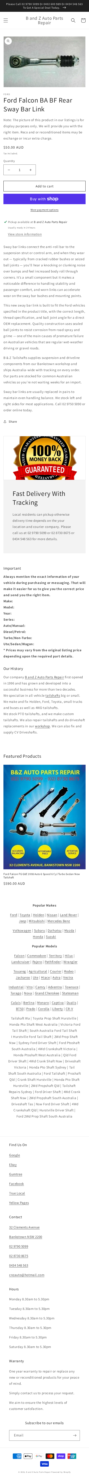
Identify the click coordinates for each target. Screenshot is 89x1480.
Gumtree (15, 1174)
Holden (38, 915)
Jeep (22, 921)
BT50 (20, 1009)
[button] (6, 20)
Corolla (44, 1009)
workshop (42, 726)
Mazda (69, 930)
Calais (16, 1002)
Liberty (57, 1009)
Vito (29, 987)
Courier (55, 971)
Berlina (28, 1002)
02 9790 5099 (18, 1246)
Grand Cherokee (47, 993)
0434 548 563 (18, 1265)
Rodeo (69, 971)
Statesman (70, 993)
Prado (30, 1009)
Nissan (52, 915)
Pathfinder (53, 962)
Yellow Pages (19, 1203)
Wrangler (70, 962)
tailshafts (52, 695)
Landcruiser (20, 962)
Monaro (43, 1002)
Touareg (19, 971)
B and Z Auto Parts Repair (44, 677)
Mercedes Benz (58, 921)
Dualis (71, 1002)
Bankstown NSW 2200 (25, 1237)
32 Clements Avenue (24, 1227)
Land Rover (68, 915)
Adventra (55, 987)
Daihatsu (55, 930)
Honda (38, 936)
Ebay (13, 1164)
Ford (13, 915)
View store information (25, 234)
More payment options (45, 209)
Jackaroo (23, 977)
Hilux (69, 955)
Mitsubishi (37, 921)
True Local (17, 1193)
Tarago (15, 993)
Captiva (58, 1002)
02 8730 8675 (18, 1256)
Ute (35, 977)
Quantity (9, 161)
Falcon (19, 955)
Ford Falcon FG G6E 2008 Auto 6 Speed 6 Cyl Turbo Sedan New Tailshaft (41, 875)
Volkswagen (22, 930)
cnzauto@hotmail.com (26, 1275)
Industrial (16, 987)
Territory (55, 955)
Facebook (16, 1183)
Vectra (68, 977)
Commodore (36, 955)
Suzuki (51, 936)
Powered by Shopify (61, 1472)
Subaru (39, 930)
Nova (28, 993)
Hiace (45, 977)
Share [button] (13, 421)
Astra (56, 977)
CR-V (69, 1009)
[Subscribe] (75, 1435)
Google (14, 1155)
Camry (40, 987)
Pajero (37, 962)
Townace (72, 987)
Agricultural (38, 971)
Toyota (25, 915)
